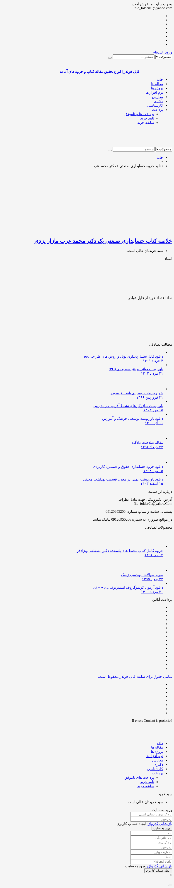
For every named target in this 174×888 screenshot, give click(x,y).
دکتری (158, 101)
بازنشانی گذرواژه (159, 824)
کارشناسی (155, 105)
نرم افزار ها (154, 92)
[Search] (110, 58)
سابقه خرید (145, 122)
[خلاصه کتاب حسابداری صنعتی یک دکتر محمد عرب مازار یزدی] (118, 231)
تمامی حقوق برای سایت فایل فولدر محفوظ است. (135, 676)
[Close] (170, 885)
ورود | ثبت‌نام (162, 52)
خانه (160, 79)
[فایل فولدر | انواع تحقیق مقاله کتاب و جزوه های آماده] (156, 141)
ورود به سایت (161, 828)
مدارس (157, 97)
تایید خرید (147, 118)
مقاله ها (157, 84)
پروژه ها (157, 88)
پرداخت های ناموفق (139, 114)
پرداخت (157, 110)
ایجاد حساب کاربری (158, 870)
